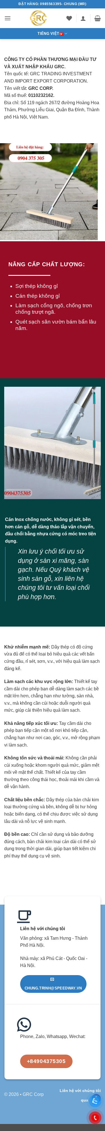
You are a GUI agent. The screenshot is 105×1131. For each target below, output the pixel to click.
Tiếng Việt (48, 33)
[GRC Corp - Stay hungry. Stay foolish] (38, 18)
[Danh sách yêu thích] (69, 18)
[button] (7, 18)
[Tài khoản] (83, 18)
